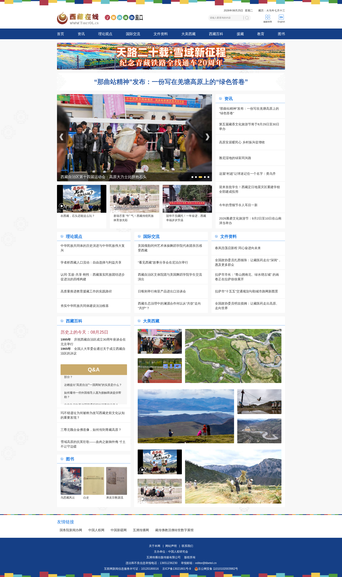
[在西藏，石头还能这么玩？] (160, 462)
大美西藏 (188, 34)
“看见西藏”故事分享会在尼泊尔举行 (163, 262)
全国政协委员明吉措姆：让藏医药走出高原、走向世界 (247, 306)
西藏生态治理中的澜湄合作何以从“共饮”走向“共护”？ (169, 306)
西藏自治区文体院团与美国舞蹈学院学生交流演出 (170, 277)
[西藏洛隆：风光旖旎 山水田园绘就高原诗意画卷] (233, 356)
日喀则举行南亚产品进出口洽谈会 (162, 291)
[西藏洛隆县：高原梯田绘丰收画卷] (233, 477)
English (281, 22)
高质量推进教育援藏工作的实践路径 (86, 291)
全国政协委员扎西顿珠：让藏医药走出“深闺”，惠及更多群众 (248, 262)
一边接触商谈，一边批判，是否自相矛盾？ (91, 388)
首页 (60, 34)
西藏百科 (216, 34)
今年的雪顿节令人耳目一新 (238, 205)
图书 (281, 34)
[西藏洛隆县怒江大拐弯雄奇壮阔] (259, 430)
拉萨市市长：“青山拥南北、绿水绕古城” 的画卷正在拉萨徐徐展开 (247, 277)
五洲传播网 (141, 530)
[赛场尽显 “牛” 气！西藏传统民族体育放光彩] (160, 491)
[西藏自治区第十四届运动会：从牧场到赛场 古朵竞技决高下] (134, 96)
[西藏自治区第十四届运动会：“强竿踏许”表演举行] (259, 401)
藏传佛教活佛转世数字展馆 (174, 530)
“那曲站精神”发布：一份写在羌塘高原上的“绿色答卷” (171, 81)
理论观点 (105, 34)
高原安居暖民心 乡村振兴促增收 (242, 142)
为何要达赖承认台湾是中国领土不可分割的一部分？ (92, 398)
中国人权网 (96, 530)
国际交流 (133, 34)
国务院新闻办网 (71, 530)
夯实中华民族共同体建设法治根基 (85, 306)
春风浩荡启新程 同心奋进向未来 (238, 248)
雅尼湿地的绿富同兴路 (235, 158)
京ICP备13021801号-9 (176, 568)
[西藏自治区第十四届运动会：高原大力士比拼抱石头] (160, 341)
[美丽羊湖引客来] (186, 416)
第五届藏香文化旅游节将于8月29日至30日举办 (249, 126)
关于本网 (154, 545)
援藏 (240, 34)
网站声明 (171, 545)
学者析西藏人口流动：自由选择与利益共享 (91, 262)
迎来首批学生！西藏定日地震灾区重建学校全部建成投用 (249, 189)
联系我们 (187, 545)
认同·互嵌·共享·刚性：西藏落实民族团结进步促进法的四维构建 (93, 277)
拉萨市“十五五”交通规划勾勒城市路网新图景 (246, 291)
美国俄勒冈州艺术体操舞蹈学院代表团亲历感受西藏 (170, 248)
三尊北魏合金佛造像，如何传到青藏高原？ (91, 430)
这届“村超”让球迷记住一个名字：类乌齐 (247, 173)
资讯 (81, 34)
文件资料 (161, 34)
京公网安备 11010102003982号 (218, 568)
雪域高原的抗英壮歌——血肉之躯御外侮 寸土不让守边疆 (93, 444)
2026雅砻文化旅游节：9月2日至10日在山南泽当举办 (250, 221)
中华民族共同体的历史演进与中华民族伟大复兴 (93, 248)
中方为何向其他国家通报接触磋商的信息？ (91, 380)
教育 (260, 34)
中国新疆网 (119, 530)
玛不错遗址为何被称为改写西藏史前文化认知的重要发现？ (93, 415)
